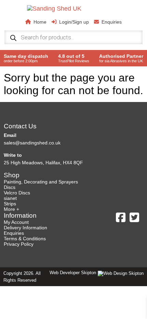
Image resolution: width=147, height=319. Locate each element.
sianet (10, 198)
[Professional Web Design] (120, 273)
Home (40, 22)
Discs (9, 187)
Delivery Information (25, 227)
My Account (16, 222)
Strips (10, 203)
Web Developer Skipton (73, 272)
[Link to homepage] (79, 8)
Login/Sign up (74, 22)
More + (11, 209)
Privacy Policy (19, 244)
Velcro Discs (17, 192)
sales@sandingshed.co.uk (32, 142)
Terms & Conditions (25, 238)
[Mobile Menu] (14, 15)
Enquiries (112, 22)
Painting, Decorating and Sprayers (41, 181)
